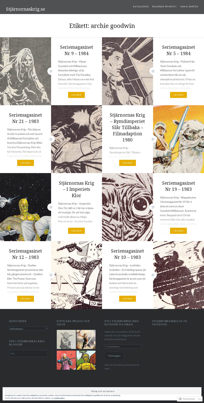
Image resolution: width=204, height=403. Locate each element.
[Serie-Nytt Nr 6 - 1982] (66, 361)
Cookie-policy (59, 398)
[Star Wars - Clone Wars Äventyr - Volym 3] (86, 361)
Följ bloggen (114, 355)
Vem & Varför (189, 6)
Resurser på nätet (164, 6)
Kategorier (141, 6)
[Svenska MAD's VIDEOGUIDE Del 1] (66, 340)
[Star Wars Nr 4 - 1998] (86, 340)
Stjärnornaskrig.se (25, 9)
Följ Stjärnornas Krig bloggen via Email (122, 322)
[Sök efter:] (28, 353)
